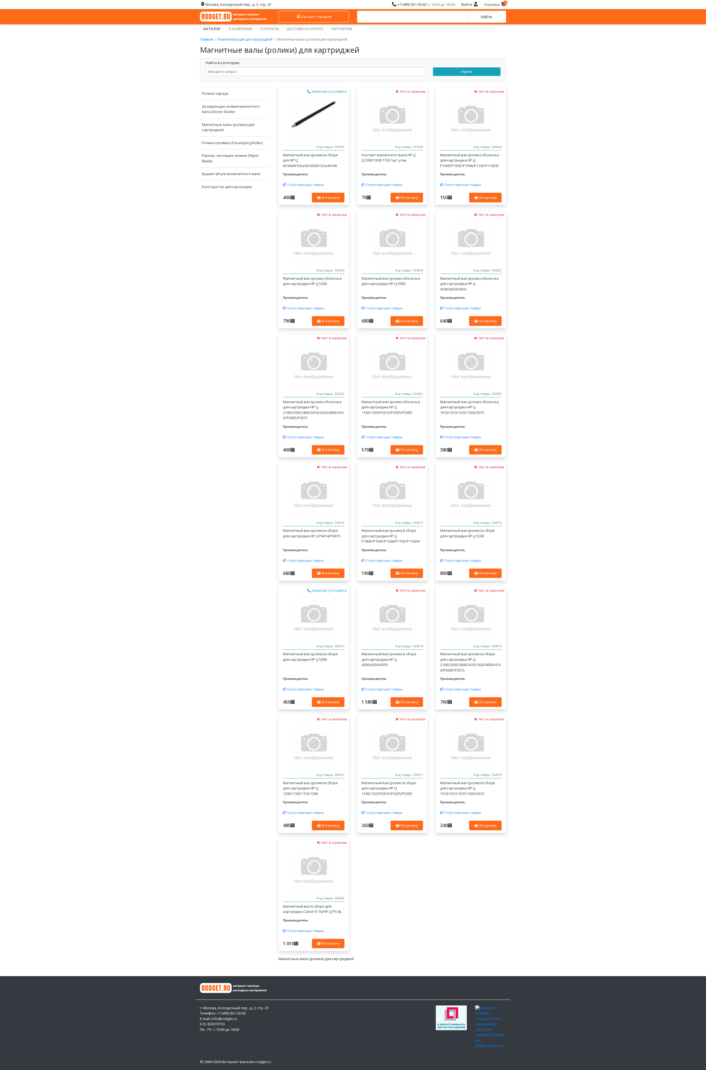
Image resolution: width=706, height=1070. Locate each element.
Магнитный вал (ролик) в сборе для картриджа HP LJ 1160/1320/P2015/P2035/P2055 (389, 788)
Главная (206, 39)
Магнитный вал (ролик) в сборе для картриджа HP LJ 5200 (467, 533)
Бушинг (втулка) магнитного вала (231, 173)
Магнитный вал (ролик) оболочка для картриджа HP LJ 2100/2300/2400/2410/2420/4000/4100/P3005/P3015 (313, 410)
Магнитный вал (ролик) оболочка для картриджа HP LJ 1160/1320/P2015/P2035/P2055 (391, 407)
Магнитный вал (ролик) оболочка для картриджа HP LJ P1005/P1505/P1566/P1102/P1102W (469, 160)
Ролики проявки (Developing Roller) (232, 142)
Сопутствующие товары (305, 185)
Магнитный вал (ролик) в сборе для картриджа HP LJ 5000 (310, 656)
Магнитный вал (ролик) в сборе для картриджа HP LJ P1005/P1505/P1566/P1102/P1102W (391, 536)
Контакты (269, 28)
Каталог (212, 28)
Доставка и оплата (305, 28)
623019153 (216, 1023)
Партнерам (341, 28)
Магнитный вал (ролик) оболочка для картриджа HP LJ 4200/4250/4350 (469, 284)
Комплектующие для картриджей (245, 39)
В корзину (330, 197)
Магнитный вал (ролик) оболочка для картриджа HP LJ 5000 (391, 281)
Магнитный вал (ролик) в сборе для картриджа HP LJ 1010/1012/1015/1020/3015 (467, 788)
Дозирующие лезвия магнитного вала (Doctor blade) (231, 109)
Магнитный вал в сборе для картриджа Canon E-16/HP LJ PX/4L (312, 909)
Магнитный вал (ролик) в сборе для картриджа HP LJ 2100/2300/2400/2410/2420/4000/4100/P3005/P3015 (470, 662)
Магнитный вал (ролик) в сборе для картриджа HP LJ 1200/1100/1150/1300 (310, 788)
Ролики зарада (215, 93)
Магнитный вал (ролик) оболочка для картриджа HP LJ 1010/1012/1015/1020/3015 (469, 407)
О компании (240, 28)
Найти (486, 16)
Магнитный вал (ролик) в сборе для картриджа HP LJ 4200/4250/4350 (389, 659)
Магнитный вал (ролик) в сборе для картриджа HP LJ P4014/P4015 (311, 533)
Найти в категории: (223, 62)
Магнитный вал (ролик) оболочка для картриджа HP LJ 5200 (312, 281)
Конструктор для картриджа (227, 186)
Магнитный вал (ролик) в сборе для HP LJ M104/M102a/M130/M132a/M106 (310, 160)
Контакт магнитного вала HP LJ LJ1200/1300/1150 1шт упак (389, 157)
